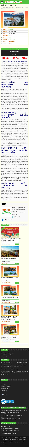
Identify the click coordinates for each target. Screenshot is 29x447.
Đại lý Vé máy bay (4, 388)
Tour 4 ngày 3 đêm (12, 31)
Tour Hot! (12, 8)
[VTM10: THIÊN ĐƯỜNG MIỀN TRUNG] (10, 271)
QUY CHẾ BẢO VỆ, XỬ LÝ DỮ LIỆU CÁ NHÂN (9, 428)
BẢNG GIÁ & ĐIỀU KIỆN (14, 51)
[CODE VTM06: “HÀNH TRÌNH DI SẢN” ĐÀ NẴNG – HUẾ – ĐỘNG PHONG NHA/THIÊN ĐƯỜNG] (10, 329)
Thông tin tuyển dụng (5, 356)
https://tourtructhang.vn (5, 444)
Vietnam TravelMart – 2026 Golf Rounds (9, 369)
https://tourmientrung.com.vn (20, 442)
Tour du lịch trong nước (6, 8)
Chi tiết (17, 244)
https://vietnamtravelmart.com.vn (7, 442)
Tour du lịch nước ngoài (5, 386)
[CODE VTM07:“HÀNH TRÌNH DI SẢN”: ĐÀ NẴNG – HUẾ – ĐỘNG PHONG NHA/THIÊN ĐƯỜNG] (10, 310)
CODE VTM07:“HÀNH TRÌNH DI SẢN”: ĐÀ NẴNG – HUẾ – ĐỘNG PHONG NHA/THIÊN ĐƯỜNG (9, 318)
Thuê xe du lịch (4, 390)
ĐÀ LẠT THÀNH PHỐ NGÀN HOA (8, 258)
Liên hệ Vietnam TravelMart (6, 354)
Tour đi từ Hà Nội (11, 33)
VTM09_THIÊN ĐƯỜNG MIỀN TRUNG (9, 297)
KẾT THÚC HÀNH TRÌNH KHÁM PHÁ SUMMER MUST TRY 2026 (14, 362)
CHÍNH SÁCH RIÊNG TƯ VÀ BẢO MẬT (8, 433)
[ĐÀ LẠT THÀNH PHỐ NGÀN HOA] (10, 251)
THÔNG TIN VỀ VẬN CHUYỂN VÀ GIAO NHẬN (10, 430)
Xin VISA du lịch (4, 392)
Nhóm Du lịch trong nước (11, 7)
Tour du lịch (19, 7)
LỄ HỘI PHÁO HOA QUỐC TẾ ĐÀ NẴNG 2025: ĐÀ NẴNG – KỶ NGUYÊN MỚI (11, 239)
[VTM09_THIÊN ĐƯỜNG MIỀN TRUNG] (10, 290)
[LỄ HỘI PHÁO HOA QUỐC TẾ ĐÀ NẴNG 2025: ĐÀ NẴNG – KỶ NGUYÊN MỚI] (10, 232)
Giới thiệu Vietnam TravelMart (7, 353)
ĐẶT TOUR (14, 54)
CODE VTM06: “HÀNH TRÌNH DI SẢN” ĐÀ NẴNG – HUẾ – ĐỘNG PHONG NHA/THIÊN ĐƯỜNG (9, 337)
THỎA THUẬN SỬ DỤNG (6, 426)
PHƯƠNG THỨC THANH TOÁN (7, 432)
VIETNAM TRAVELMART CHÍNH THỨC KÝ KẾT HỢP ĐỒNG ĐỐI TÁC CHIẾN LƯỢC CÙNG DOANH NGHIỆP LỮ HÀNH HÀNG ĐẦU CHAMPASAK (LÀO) (14, 373)
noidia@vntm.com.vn (8, 219)
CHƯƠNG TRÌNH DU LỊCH (14, 49)
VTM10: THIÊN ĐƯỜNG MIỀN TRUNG (9, 277)
